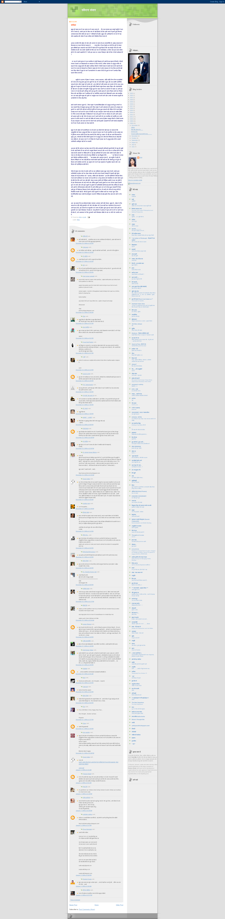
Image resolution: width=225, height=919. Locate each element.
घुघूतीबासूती (134, 480)
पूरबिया (133, 328)
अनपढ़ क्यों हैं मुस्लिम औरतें (137, 713)
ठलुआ (133, 510)
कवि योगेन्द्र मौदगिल (136, 659)
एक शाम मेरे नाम (135, 338)
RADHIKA (85, 428)
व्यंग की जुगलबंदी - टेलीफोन (137, 511)
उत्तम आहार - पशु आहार (137, 375)
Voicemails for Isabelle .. (138, 300)
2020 (131, 99)
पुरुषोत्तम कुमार (86, 588)
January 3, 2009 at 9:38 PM (83, 875)
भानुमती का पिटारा (135, 684)
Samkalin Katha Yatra (138, 303)
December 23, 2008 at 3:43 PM (84, 261)
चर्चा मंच (133, 398)
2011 (131, 117)
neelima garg (86, 503)
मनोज (133, 215)
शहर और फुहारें (135, 255)
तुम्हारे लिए (134, 439)
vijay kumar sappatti (88, 276)
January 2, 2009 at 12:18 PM (84, 794)
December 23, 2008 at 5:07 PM (84, 353)
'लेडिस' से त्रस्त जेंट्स (136, 685)
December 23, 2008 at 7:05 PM (84, 404)
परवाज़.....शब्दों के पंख (137, 394)
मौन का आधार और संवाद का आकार (139, 241)
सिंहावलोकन (134, 244)
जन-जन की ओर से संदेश (137, 600)
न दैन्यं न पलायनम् (136, 407)
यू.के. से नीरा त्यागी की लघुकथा (138, 709)
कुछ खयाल (134, 546)
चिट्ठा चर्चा (134, 358)
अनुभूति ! (134, 575)
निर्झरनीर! (134, 514)
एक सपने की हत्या (135, 482)
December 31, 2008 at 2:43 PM (84, 728)
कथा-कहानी (134, 254)
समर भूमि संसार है (135, 414)
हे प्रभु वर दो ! (134, 131)
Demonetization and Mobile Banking (141, 523)
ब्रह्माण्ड (133, 738)
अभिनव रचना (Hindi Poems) (139, 491)
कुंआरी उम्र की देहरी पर (136, 350)
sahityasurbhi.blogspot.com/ (141, 725)
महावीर (133, 662)
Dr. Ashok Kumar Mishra (90, 452)
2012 (131, 114)
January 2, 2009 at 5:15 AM (83, 770)
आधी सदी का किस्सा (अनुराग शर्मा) (139, 251)
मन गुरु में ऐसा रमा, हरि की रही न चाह (139, 569)
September (135, 140)
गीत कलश (134, 403)
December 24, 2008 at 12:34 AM (85, 475)
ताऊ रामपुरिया (86, 327)
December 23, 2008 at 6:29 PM (84, 381)
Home (97, 905)
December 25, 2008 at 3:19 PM (84, 557)
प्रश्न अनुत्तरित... (135, 527)
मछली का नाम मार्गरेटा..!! (137, 585)
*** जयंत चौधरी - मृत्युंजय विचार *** (140, 588)
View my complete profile (135, 180)
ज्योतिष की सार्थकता (136, 734)
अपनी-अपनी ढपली (135, 516)
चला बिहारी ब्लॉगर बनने (137, 460)
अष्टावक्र (134, 631)
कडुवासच (85, 668)
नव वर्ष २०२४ (135, 404)
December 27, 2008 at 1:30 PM (84, 646)
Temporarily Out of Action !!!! (139, 673)
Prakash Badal (87, 774)
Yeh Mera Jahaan (137, 324)
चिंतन (133, 485)
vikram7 (134, 364)
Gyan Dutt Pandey (88, 342)
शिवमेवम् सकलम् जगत (137, 208)
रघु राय (133, 246)
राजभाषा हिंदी (134, 622)
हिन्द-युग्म (134, 578)
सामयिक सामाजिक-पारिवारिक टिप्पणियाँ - (140, 395)
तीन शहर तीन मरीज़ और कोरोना (138, 429)
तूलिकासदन (134, 319)
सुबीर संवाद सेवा (135, 291)
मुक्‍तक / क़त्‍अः (135, 609)
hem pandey (86, 732)
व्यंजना (133, 643)
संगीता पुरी (85, 236)
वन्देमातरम (134, 196)
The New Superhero (138, 702)
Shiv (84, 316)
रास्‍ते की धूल (134, 598)
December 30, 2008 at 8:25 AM (84, 674)
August (134, 142)
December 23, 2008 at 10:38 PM (85, 437)
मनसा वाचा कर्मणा (135, 603)
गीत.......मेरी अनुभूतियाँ (137, 369)
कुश (84, 265)
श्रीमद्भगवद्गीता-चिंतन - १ (137, 605)
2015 (131, 110)
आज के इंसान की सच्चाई (137, 502)
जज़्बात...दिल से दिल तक (137, 258)
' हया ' (133, 676)
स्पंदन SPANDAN (136, 446)
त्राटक (133, 370)
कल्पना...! (134, 453)
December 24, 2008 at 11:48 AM (85, 508)
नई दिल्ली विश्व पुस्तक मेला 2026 (139, 345)
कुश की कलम (135, 583)
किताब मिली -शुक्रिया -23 (137, 355)
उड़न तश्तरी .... (135, 277)
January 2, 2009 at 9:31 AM (83, 783)
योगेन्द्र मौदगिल (86, 890)
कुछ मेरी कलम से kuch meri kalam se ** (142, 299)
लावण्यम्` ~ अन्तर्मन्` (87, 417)
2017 (131, 106)
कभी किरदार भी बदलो (136, 678)
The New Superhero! (137, 704)
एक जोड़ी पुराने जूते (136, 497)
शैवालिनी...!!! (134, 386)
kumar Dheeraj (87, 624)
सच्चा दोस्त (134, 260)
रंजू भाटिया (85, 256)
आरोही (133, 722)
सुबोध (133, 636)
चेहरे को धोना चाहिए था (136, 288)
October (134, 138)
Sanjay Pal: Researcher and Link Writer (142, 628)
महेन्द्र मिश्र (86, 561)
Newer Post (73, 905)
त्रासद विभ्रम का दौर (136, 269)
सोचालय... (134, 544)
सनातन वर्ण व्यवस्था (136, 650)
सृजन (133, 648)
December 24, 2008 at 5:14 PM (84, 531)
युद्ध (132, 400)
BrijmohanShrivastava (89, 552)
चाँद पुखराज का (135, 592)
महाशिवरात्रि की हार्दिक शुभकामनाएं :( (139, 434)
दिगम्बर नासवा (86, 512)
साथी (133, 199)
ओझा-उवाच (134, 373)
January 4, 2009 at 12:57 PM (84, 895)
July (133, 144)
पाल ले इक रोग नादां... (137, 465)
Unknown (85, 247)
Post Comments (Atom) (87, 909)
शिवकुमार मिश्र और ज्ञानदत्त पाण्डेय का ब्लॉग (141, 505)
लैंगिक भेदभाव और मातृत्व (137, 330)
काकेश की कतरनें (135, 378)
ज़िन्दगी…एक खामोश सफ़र (138, 263)
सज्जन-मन (134, 409)
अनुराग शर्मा (81, 768)
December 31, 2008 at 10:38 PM (85, 753)
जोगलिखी (134, 731)
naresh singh (86, 373)
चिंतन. (78, 219)
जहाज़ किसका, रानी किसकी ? (138, 274)
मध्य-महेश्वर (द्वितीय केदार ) (137, 477)
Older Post (119, 905)
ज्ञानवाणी (133, 249)
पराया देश (134, 500)
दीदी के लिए (134, 614)
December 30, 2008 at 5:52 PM (84, 692)
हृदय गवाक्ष (134, 540)
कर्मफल (133, 127)
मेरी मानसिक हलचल (136, 233)
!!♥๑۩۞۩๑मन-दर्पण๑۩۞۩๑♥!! (140, 698)
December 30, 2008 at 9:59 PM (84, 703)
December (135, 125)
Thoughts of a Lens (138, 535)
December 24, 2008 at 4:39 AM (84, 499)
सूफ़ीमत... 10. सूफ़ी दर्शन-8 (138, 216)
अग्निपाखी (134, 693)
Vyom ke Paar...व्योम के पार (139, 344)
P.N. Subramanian (88, 384)
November (135, 136)
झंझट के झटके (135, 617)
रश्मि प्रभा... (85, 535)
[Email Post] (88, 217)
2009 (131, 121)
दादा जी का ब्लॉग (135, 688)
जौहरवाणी (134, 608)
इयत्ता (133, 268)
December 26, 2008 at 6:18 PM (84, 637)
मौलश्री (133, 728)
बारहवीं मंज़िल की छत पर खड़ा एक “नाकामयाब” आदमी (143, 335)
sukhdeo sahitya (87, 814)
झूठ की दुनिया (134, 265)
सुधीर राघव (134, 204)
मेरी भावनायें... (135, 282)
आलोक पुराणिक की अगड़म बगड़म (139, 557)
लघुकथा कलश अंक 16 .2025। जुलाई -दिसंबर (142, 321)
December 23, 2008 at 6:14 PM (84, 370)
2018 (131, 104)
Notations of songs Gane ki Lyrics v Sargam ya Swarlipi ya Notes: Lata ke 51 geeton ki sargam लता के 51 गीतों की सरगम (143, 552)
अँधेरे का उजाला (135, 226)
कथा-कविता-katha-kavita (138, 716)
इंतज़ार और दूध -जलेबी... (137, 448)
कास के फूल (134, 221)
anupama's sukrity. (137, 384)
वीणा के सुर (134, 530)
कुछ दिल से (134, 681)
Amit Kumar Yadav (88, 650)
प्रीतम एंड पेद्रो (135, 283)
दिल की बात (134, 437)
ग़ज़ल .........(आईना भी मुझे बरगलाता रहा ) (141, 668)
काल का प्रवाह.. (135, 493)
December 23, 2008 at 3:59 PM (84, 272)
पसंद (133, 476)
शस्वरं (133, 568)
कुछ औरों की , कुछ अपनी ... (138, 442)
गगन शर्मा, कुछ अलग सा (88, 395)
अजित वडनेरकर (86, 797)
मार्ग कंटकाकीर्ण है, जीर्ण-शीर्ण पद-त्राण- (140, 457)
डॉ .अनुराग (85, 408)
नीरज (133, 353)
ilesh (84, 677)
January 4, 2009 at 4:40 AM (83, 886)
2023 (131, 93)
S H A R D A (135, 549)
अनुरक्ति (133, 667)
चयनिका (133, 671)
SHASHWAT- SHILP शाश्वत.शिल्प (140, 412)
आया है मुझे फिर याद (136, 462)
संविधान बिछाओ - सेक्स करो (137, 633)
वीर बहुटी (134, 473)
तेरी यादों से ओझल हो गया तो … (138, 230)
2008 (131, 123)
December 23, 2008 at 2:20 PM (84, 243)
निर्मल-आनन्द (135, 563)
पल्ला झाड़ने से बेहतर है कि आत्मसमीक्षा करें (140, 443)
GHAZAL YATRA (137, 417)
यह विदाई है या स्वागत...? (137, 466)
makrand (85, 686)
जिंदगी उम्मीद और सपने (136, 695)
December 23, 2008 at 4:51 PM (84, 338)
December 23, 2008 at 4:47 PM (84, 323)
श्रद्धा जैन (85, 786)
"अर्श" (84, 357)
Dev (84, 706)
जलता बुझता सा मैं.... (136, 589)
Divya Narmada (87, 829)
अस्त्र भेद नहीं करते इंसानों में (138, 532)
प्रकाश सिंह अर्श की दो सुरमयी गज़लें (139, 664)
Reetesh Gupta (87, 879)
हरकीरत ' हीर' (135, 348)
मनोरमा (133, 195)
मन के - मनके (135, 389)
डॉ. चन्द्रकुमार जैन (136, 470)
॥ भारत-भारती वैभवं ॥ (136, 653)
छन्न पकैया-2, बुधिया (136, 311)
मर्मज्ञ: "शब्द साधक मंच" (137, 572)
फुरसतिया (134, 741)
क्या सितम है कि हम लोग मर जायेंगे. (139, 541)
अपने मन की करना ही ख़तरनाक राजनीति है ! (141, 565)
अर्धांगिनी (133, 201)
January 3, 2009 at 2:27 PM (83, 825)
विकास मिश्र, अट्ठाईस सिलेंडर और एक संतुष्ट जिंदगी (143, 235)
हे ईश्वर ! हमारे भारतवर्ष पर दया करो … (140, 619)
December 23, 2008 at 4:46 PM (84, 312)
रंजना (141, 157)
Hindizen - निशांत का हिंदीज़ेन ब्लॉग (140, 333)
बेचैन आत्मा (134, 310)
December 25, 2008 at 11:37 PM (85, 601)
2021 (131, 97)
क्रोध (133, 690)
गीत (132, 325)
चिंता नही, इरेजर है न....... (137, 129)
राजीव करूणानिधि (87, 641)
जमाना (133, 699)
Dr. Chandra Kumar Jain (90, 572)
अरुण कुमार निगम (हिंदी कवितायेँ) (139, 286)
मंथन (133, 707)
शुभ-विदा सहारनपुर (135, 316)
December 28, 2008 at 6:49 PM (84, 665)
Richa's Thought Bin (138, 719)
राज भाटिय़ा (85, 441)
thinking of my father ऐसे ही (139, 425)
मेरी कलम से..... (135, 612)
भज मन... (134, 536)
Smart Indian (86, 479)
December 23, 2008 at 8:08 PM (84, 424)
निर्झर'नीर (85, 605)
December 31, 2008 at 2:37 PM (84, 719)
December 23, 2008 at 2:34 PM (84, 252)
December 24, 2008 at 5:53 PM (84, 548)
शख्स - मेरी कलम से (136, 626)
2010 (131, 119)
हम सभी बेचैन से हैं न (136, 390)
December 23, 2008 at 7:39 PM (84, 413)
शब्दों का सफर (135, 272)
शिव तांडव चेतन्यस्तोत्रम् (137, 366)
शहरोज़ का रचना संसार (137, 711)
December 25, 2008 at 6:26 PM (84, 568)
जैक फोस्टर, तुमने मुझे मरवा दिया (138, 645)
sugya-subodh (135, 637)
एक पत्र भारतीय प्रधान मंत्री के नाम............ (141, 134)
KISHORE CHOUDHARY (139, 496)
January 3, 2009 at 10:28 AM (84, 810)
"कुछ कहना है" (135, 456)
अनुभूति (133, 640)
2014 (131, 112)
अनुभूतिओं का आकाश (136, 526)
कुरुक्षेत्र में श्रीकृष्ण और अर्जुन (138, 507)
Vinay (84, 723)
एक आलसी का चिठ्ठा (136, 423)
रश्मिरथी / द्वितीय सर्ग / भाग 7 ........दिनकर (141, 623)
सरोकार (133, 219)
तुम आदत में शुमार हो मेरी (137, 279)
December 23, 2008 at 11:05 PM (85, 448)
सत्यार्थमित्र (134, 314)
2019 (131, 102)
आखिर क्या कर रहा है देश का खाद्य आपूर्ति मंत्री (141, 205)
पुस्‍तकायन (134, 432)
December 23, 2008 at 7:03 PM (84, 392)
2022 (131, 95)
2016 (131, 108)
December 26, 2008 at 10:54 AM (85, 620)
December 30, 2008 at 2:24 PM (84, 683)
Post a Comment (75, 900)
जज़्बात (133, 224)
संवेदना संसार (89, 10)
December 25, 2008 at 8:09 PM (84, 584)
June (133, 146)
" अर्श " (133, 744)
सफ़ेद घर (134, 451)
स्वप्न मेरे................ (136, 229)
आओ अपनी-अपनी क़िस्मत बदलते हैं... (140, 580)
